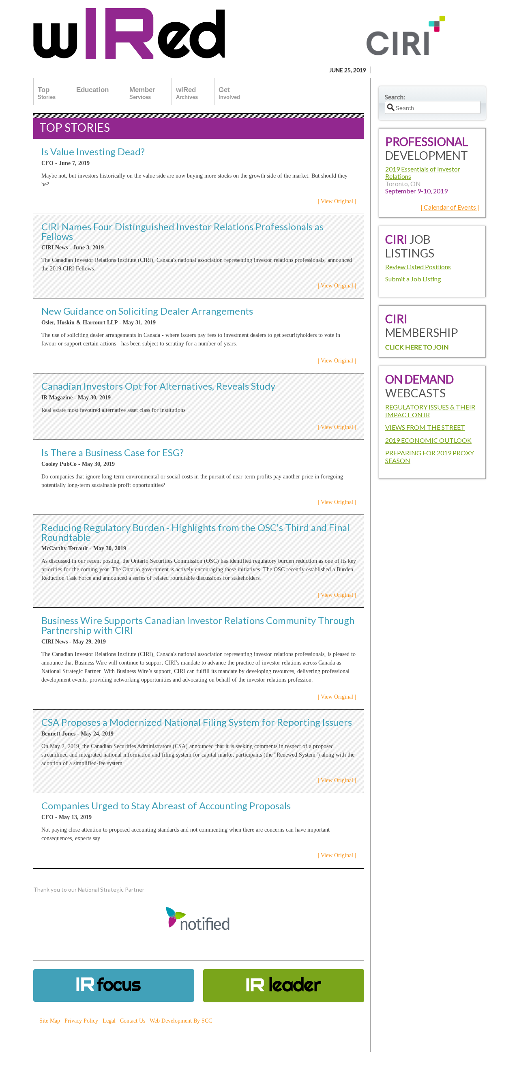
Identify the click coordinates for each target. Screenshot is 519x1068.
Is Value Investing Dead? (93, 151)
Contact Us (132, 1021)
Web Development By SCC (181, 1021)
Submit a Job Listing (413, 279)
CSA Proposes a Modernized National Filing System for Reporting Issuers (196, 722)
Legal (109, 1021)
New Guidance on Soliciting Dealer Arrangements (147, 311)
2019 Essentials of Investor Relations (422, 172)
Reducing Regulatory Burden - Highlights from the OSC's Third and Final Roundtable (195, 532)
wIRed (187, 93)
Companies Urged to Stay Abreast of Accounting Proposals (166, 805)
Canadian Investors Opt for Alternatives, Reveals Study (158, 386)
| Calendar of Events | (449, 207)
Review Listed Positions (418, 266)
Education (92, 90)
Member (142, 93)
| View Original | (337, 201)
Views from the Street (425, 427)
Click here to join (417, 347)
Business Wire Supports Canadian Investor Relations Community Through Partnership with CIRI (197, 625)
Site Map (49, 1021)
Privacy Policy (81, 1021)
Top (47, 93)
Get (229, 93)
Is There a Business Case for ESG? (112, 452)
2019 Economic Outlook (428, 440)
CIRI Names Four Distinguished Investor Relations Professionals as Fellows (182, 231)
